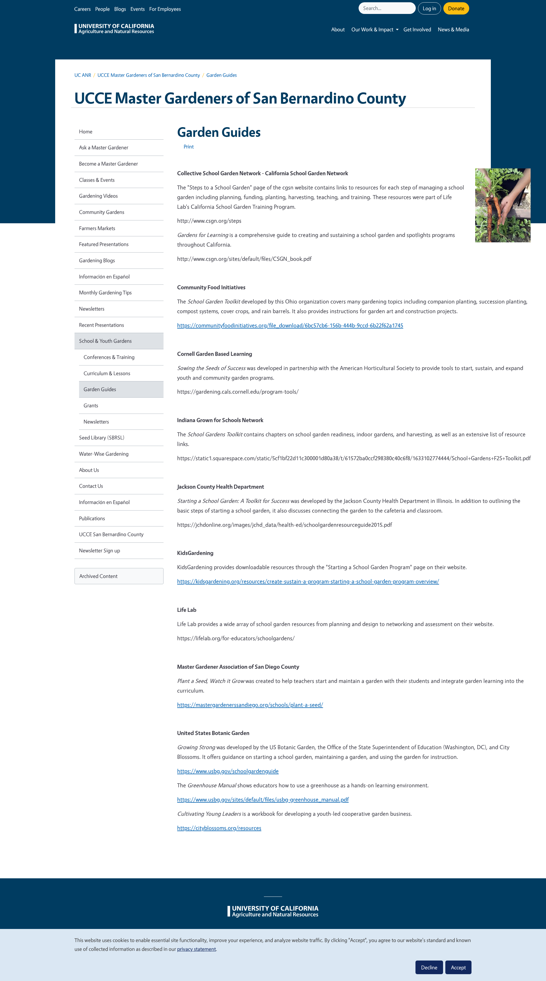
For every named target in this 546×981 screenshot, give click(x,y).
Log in (429, 8)
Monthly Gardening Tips (105, 292)
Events (138, 8)
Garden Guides (100, 389)
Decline (429, 967)
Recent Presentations (101, 324)
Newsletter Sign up (99, 550)
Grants (91, 405)
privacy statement (196, 948)
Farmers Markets (97, 228)
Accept (458, 967)
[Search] (412, 8)
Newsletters (91, 308)
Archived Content (98, 576)
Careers (82, 8)
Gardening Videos (98, 195)
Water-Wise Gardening (104, 453)
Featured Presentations (104, 244)
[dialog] (273, 954)
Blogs (120, 8)
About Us (89, 469)
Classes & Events (97, 179)
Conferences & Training (109, 357)
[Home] (114, 29)
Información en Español (104, 276)
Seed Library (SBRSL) (102, 437)
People (102, 8)
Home (85, 131)
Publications (92, 518)
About (338, 29)
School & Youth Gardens (105, 340)
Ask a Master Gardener (103, 147)
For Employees (165, 8)
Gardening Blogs (97, 260)
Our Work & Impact (372, 29)
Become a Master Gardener (108, 163)
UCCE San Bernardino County (111, 534)
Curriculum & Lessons (107, 373)
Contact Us (91, 485)
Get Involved (417, 29)
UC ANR (83, 75)
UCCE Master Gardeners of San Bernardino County (149, 75)
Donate (456, 8)
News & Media (453, 29)
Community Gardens (101, 211)
